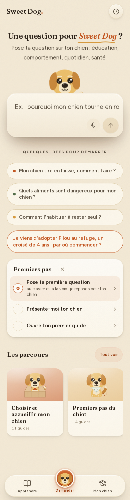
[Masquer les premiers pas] (62, 269)
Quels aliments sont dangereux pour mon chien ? (67, 194)
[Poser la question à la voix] (93, 125)
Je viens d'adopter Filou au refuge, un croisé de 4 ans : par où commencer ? (58, 241)
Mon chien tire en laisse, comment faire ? (67, 171)
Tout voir (109, 354)
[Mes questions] (116, 11)
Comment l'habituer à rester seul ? (60, 217)
